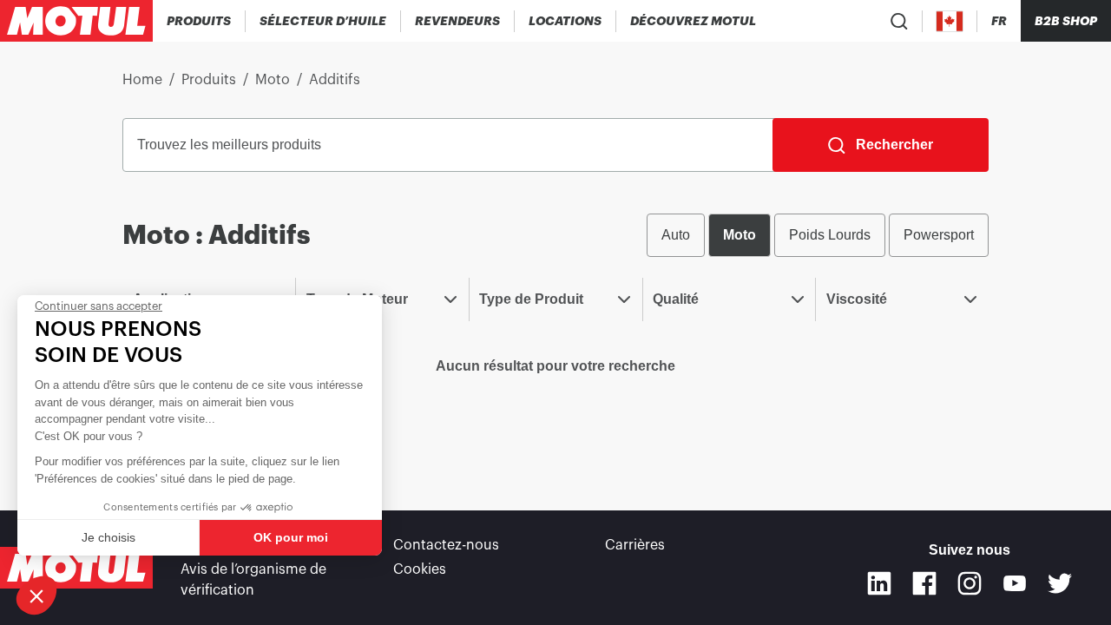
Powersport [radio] (939, 234)
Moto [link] (272, 80)
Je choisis (108, 537)
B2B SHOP (1066, 21)
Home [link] (142, 80)
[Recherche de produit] (899, 21)
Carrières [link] (635, 545)
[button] (36, 595)
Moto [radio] (739, 234)
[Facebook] (924, 583)
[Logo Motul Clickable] (76, 21)
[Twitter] (1060, 583)
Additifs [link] (334, 80)
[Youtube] (1015, 583)
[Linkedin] (879, 583)
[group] (818, 235)
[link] (565, 21)
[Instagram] (969, 583)
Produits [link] (208, 80)
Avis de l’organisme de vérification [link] (253, 579)
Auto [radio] (675, 234)
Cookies (419, 569)
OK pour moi (290, 537)
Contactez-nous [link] (446, 545)
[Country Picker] (950, 21)
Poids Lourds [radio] (830, 234)
